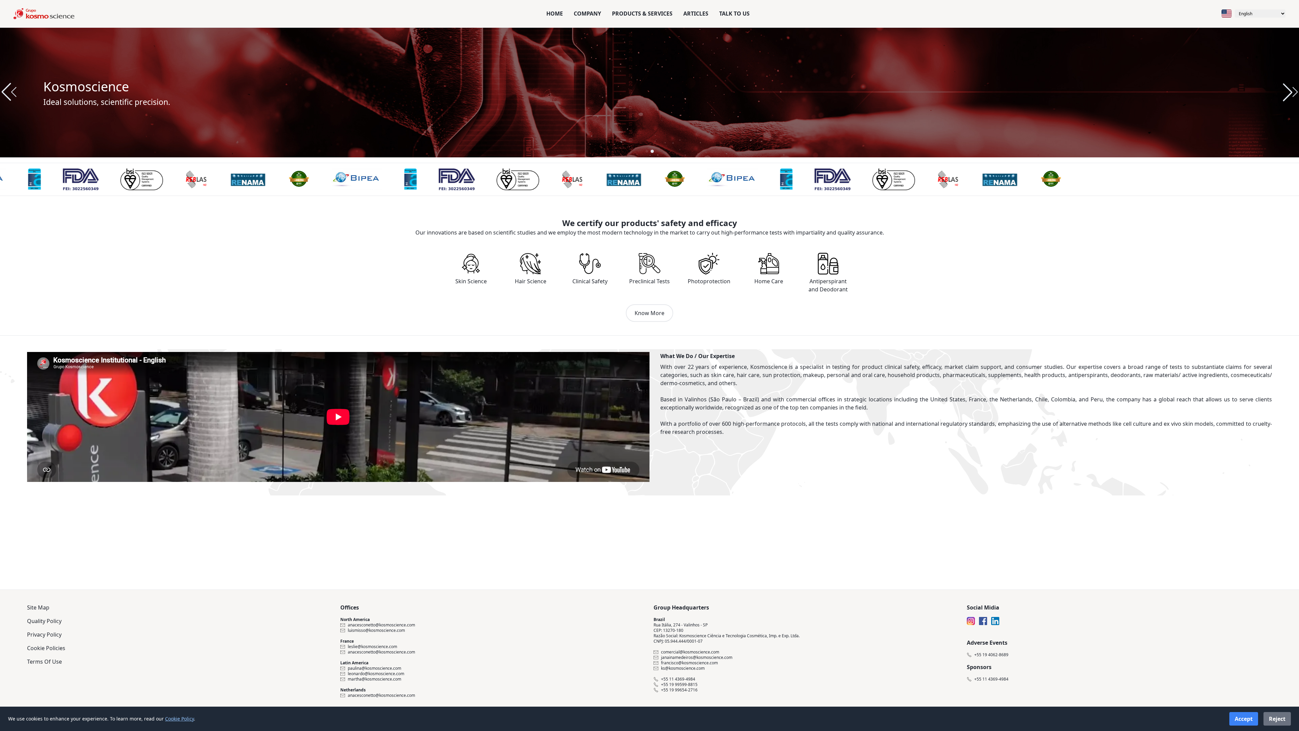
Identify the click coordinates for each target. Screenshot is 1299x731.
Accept (1244, 719)
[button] (1290, 92)
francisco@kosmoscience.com (689, 663)
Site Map (38, 607)
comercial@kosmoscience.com (690, 652)
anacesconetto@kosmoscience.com (381, 625)
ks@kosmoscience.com (683, 668)
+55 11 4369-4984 (678, 679)
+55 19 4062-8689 (991, 655)
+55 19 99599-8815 (679, 684)
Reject (1277, 719)
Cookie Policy (179, 718)
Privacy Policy (44, 634)
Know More (649, 313)
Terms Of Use (44, 661)
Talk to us (734, 13)
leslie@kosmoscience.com (372, 646)
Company (587, 13)
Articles (695, 13)
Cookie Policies (46, 648)
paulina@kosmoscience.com (374, 668)
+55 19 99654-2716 (679, 690)
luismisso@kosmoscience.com (376, 630)
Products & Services (642, 13)
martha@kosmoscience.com (374, 679)
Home (554, 13)
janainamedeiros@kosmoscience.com (696, 657)
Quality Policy (44, 621)
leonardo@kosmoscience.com (376, 674)
